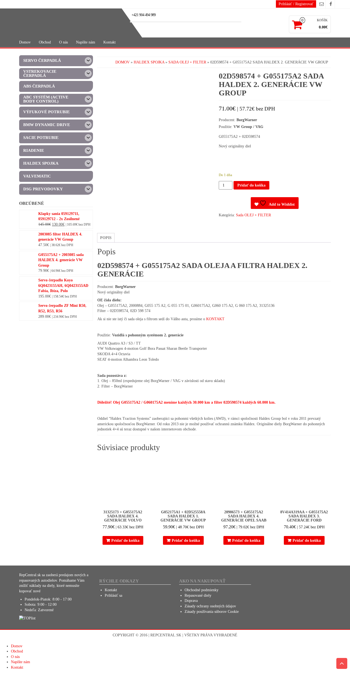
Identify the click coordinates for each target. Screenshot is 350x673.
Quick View (146, 462)
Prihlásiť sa (113, 595)
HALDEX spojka (149, 62)
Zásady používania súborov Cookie (212, 612)
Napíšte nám (85, 42)
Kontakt (109, 42)
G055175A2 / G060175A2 (142, 402)
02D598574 (232, 402)
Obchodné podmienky (201, 590)
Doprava (191, 601)
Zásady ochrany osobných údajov (210, 606)
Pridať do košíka (251, 185)
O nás (63, 42)
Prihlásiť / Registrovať (296, 4)
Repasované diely (198, 595)
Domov (25, 42)
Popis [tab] (106, 238)
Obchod (45, 42)
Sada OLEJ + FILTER (187, 62)
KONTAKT (215, 319)
